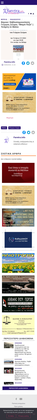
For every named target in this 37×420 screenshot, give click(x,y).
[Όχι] (34, 414)
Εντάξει (11, 416)
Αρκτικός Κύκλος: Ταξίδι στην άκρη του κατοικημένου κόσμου (23, 363)
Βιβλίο (4, 128)
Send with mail (32, 63)
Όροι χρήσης (18, 406)
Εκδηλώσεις (15, 19)
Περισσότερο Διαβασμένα (18, 388)
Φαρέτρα (9, 118)
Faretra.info (9, 62)
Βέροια (4, 19)
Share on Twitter (28, 63)
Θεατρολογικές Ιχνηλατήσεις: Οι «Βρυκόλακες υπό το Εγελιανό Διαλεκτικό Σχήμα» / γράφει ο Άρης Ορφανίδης (23, 375)
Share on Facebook (23, 63)
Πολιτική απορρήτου (18, 403)
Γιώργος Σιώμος (15, 128)
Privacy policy (23, 416)
